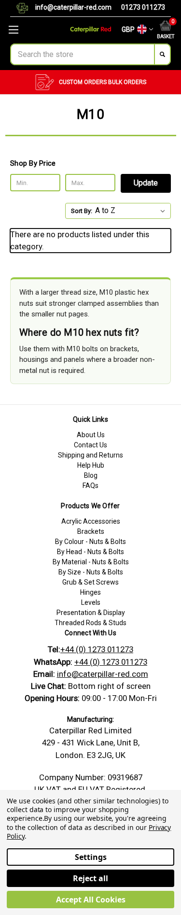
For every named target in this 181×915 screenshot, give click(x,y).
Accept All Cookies (90, 899)
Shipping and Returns (90, 455)
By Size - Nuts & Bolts (90, 572)
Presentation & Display (90, 612)
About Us (91, 435)
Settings (91, 857)
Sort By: (81, 210)
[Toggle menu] (30, 29)
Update (146, 182)
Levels (90, 602)
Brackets (90, 531)
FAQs (90, 485)
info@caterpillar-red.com (73, 7)
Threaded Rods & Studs (90, 623)
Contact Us (90, 445)
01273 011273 (143, 7)
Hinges (90, 592)
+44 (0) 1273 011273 (96, 649)
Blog (90, 475)
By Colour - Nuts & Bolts (90, 541)
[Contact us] (25, 8)
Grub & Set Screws (90, 582)
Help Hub (90, 465)
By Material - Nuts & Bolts (91, 562)
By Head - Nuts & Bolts (90, 552)
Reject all (90, 878)
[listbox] (132, 210)
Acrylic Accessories (90, 521)
